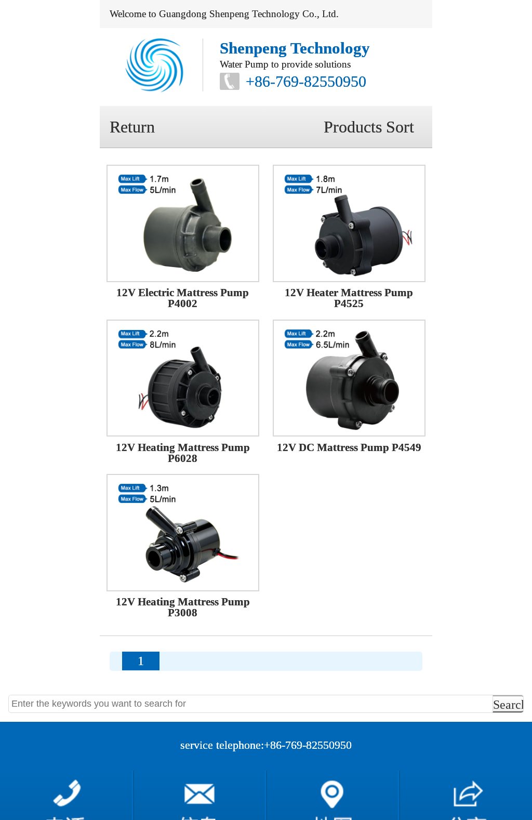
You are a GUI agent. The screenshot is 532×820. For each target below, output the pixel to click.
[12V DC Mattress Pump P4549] (349, 378)
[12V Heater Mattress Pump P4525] (349, 223)
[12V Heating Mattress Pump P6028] (183, 378)
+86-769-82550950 (306, 81)
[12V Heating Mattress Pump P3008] (183, 532)
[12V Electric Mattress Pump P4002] (183, 223)
